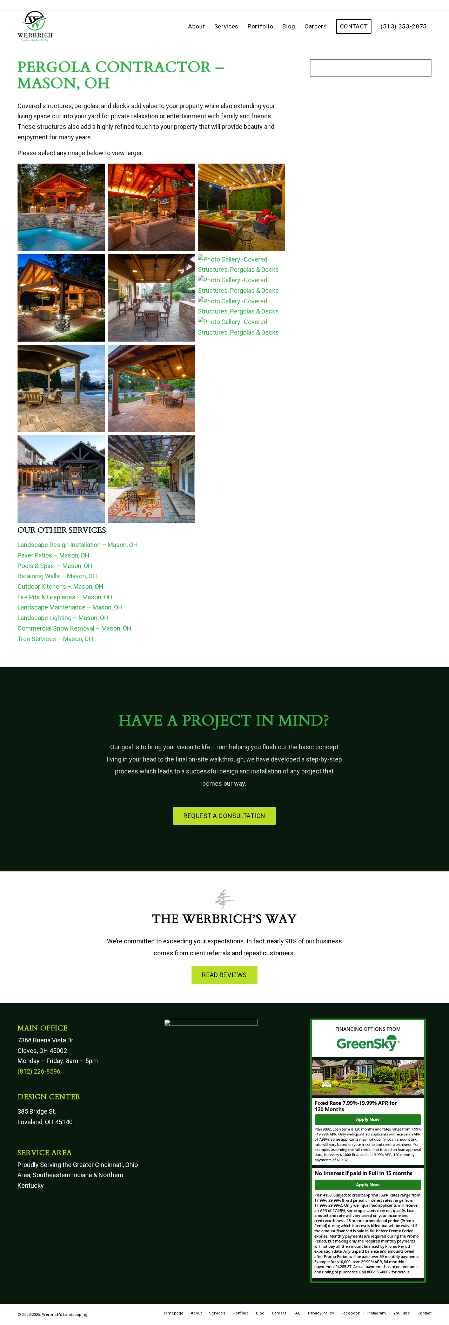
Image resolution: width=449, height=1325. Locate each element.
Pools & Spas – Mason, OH (55, 565)
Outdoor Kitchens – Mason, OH (60, 586)
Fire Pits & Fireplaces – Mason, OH (65, 597)
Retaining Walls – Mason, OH (57, 576)
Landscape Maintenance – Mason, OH (70, 607)
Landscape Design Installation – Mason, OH (78, 544)
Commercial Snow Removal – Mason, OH (75, 628)
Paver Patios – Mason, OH (53, 555)
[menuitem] (196, 26)
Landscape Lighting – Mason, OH (63, 617)
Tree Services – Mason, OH (55, 638)
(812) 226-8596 (39, 1071)
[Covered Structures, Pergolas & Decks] (61, 248)
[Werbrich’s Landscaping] (35, 26)
